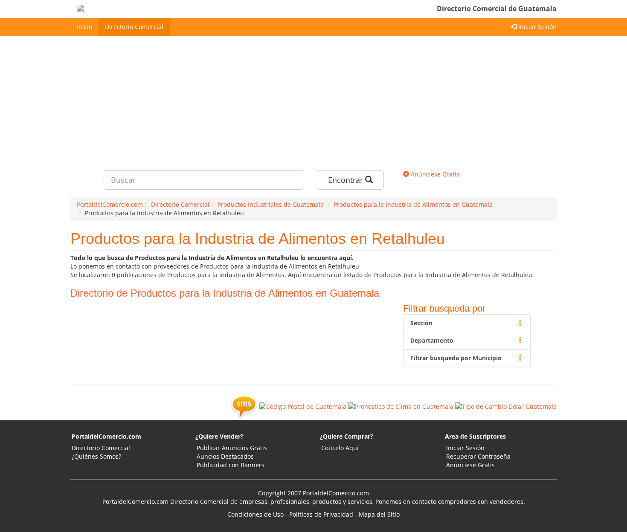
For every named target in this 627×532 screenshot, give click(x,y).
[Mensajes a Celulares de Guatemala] (244, 406)
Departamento (431, 340)
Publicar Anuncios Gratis (232, 448)
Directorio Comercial (134, 27)
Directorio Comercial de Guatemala (497, 8)
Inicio (84, 27)
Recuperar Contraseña (478, 456)
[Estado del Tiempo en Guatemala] (400, 406)
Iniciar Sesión (537, 27)
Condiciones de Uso (255, 514)
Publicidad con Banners (230, 465)
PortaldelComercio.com (106, 436)
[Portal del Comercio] (115, 9)
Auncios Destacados (225, 456)
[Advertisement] (313, 100)
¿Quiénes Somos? (96, 456)
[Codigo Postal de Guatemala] (302, 406)
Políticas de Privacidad (321, 514)
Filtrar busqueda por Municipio (456, 358)
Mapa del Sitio (379, 514)
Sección (421, 323)
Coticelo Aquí (340, 448)
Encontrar (346, 180)
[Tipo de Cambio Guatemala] (506, 406)
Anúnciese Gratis (434, 174)
